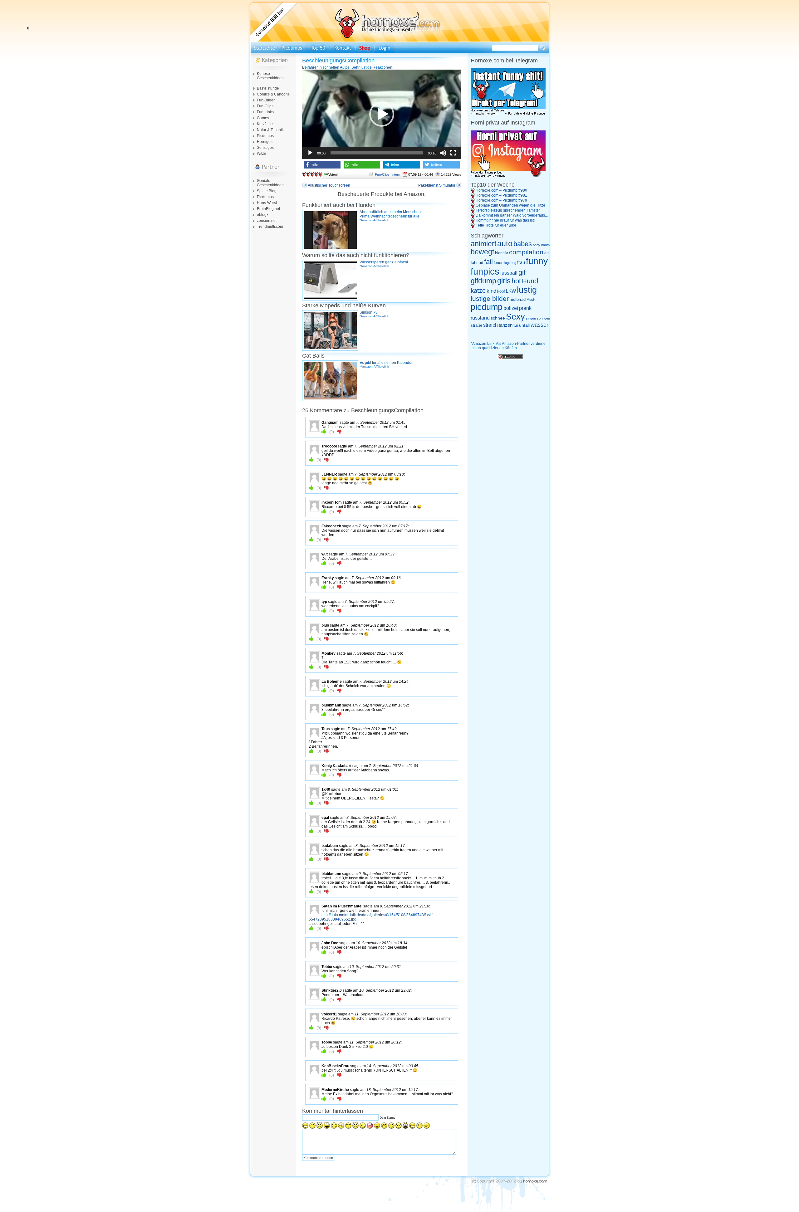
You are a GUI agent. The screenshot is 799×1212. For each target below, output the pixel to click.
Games (263, 118)
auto (504, 243)
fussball (508, 273)
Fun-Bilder (266, 100)
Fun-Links (265, 112)
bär (505, 253)
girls (504, 281)
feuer (498, 263)
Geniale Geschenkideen (270, 182)
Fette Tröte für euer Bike (496, 225)
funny (537, 261)
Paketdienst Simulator (436, 185)
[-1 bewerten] (339, 431)
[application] (381, 114)
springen (543, 318)
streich (490, 325)
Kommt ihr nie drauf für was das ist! (505, 220)
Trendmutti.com (270, 226)
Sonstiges (265, 147)
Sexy (515, 316)
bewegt (482, 252)
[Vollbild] (453, 153)
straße (476, 325)
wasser (539, 325)
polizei (510, 308)
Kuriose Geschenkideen (270, 75)
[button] (381, 114)
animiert (483, 244)
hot (516, 281)
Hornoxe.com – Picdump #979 (501, 200)
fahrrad (477, 262)
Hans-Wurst (267, 203)
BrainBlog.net (268, 209)
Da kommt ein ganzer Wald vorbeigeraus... (512, 215)
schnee (498, 317)
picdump (486, 307)
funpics (485, 271)
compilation (526, 252)
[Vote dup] (323, 431)
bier (498, 253)
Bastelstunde (268, 88)
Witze (261, 153)
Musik (531, 299)
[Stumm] (443, 153)
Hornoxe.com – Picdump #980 (501, 190)
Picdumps (265, 136)
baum (545, 245)
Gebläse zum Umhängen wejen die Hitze (510, 205)
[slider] (377, 152)
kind (491, 291)
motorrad (518, 299)
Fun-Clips (265, 106)
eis (546, 253)
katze (478, 290)
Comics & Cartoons (273, 94)
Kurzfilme (265, 124)
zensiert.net (267, 220)
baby (536, 245)
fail (488, 262)
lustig (527, 290)
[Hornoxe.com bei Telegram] (508, 114)
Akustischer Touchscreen (329, 185)
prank (525, 308)
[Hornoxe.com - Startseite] (399, 41)
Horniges (264, 141)
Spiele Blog (267, 191)
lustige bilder (490, 298)
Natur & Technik (270, 130)
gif (522, 272)
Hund (530, 281)
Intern (395, 174)
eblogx (262, 215)
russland (480, 317)
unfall (524, 325)
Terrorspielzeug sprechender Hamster (508, 210)
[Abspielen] (310, 153)
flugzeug (509, 263)
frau (521, 262)
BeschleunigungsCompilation (338, 60)
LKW (511, 291)
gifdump (483, 281)
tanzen (505, 325)
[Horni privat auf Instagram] (508, 176)
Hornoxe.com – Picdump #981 (501, 195)
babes (522, 244)
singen (531, 318)
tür (515, 325)
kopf (501, 291)
